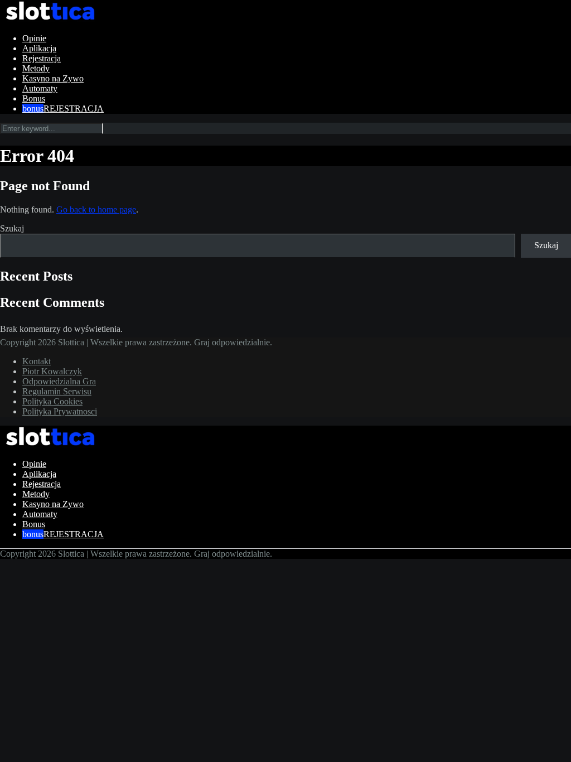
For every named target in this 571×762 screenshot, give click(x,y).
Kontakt (36, 361)
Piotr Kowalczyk (52, 371)
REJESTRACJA (73, 108)
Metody (36, 68)
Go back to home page (96, 209)
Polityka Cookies (52, 401)
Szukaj (12, 228)
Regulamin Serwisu (56, 391)
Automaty (39, 88)
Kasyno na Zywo (53, 78)
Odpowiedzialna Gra (59, 381)
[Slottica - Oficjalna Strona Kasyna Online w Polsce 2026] (50, 19)
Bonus (33, 98)
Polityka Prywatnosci (59, 411)
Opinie (34, 38)
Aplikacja (39, 48)
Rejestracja (41, 58)
